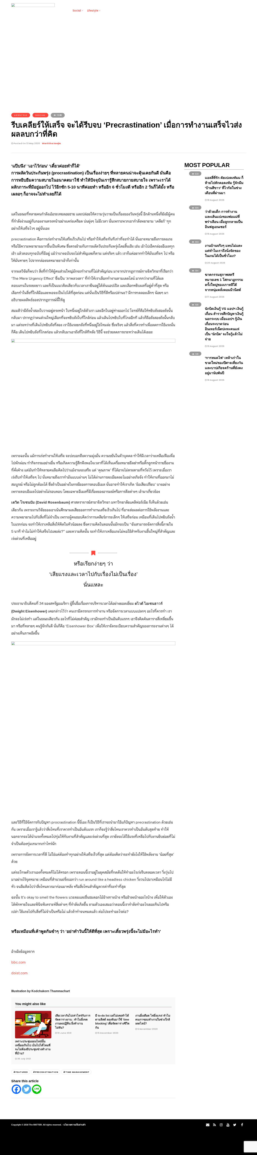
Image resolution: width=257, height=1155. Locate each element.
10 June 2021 (64, 1032)
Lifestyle (92, 10)
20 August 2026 (216, 262)
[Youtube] (227, 1125)
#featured (20, 1072)
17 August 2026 (215, 296)
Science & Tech (114, 10)
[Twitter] (26, 1089)
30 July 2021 (24, 1058)
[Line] (36, 1089)
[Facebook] (16, 1089)
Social (77, 10)
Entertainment (141, 10)
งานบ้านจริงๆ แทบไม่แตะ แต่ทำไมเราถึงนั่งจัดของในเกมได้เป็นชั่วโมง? (223, 251)
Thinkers (163, 10)
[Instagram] (221, 1125)
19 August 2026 (215, 346)
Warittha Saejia (51, 143)
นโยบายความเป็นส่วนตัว (74, 1125)
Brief (63, 10)
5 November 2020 (148, 1028)
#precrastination (45, 1072)
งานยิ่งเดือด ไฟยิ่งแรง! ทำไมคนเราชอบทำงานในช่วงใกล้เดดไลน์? (152, 1019)
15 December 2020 (107, 1032)
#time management (76, 1072)
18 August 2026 (215, 199)
